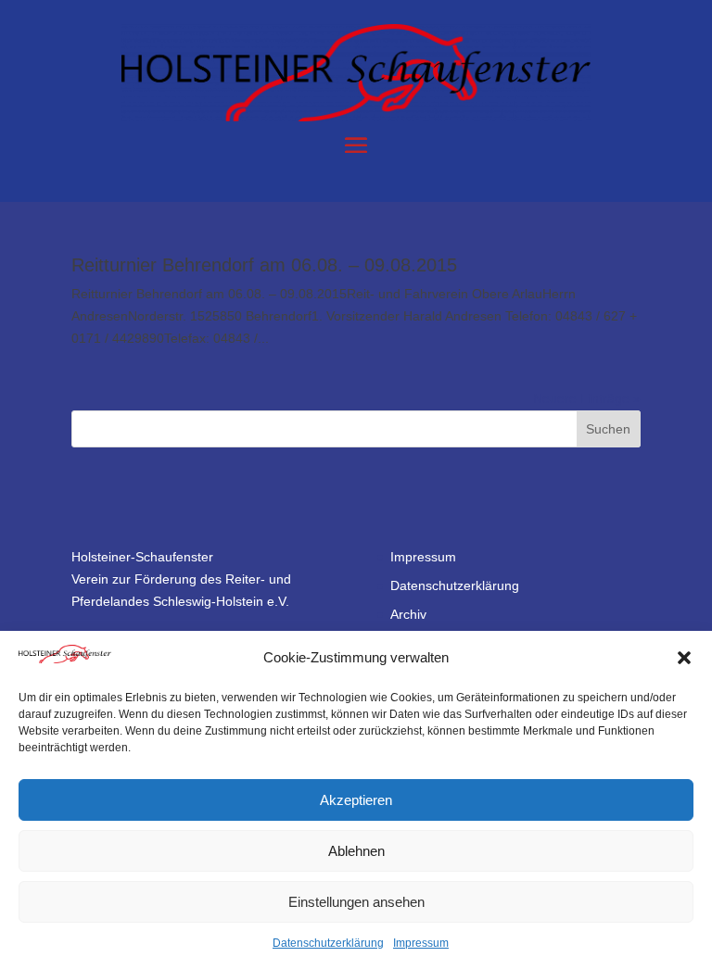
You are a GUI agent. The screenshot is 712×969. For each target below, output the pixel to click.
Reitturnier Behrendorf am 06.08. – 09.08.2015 (264, 265)
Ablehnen (356, 851)
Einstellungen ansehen (356, 902)
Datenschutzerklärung (328, 943)
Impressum (421, 943)
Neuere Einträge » (587, 398)
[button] (684, 657)
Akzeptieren (356, 800)
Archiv (408, 614)
